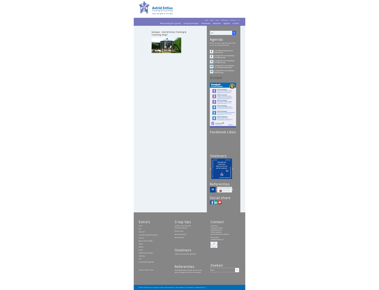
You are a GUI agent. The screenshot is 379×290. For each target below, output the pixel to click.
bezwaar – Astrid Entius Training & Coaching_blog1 (169, 33)
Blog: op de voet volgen (146, 241)
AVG (140, 259)
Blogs (211, 20)
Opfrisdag (142, 256)
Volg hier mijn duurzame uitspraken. (185, 254)
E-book (141, 250)
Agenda (141, 247)
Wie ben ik (233, 20)
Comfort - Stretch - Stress (146, 270)
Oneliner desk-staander (146, 253)
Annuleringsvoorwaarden (146, 262)
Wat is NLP (142, 232)
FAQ (140, 229)
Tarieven (141, 238)
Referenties (224, 20)
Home (206, 20)
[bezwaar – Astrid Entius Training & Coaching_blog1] (143, 35)
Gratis (217, 20)
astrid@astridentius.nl (217, 239)
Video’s (141, 244)
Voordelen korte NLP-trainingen (148, 235)
